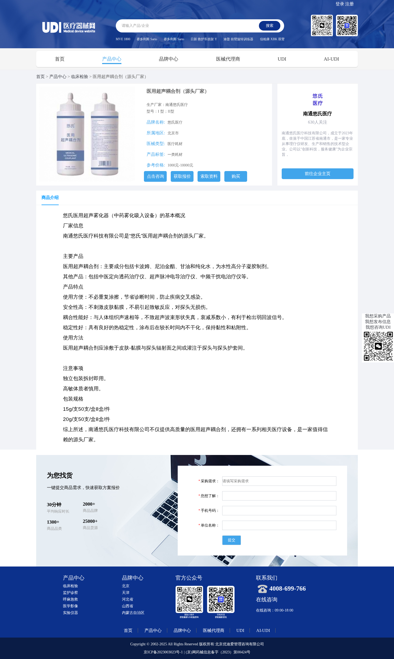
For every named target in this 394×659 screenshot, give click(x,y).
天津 (125, 593)
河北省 (127, 599)
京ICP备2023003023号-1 (163, 652)
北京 (125, 586)
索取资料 (209, 176)
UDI (282, 59)
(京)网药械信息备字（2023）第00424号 (218, 652)
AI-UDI (331, 59)
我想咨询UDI (378, 327)
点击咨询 (155, 176)
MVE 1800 (123, 39)
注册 (349, 4)
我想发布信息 (378, 321)
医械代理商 (228, 59)
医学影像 (70, 606)
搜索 (269, 26)
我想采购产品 (378, 316)
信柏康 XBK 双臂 (272, 39)
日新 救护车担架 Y (204, 39)
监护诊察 (70, 593)
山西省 (127, 606)
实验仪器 (70, 613)
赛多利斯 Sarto (147, 39)
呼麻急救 (70, 599)
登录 (340, 4)
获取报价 (182, 176)
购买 (236, 176)
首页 (60, 59)
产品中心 (111, 59)
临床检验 (79, 76)
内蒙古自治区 (133, 613)
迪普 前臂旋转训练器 (238, 39)
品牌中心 (168, 59)
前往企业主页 (317, 173)
